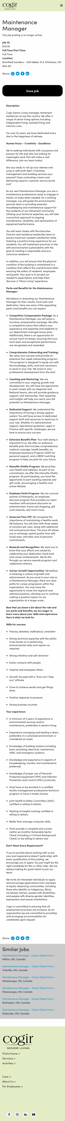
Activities (7, 1063)
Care (5, 1076)
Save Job (32, 91)
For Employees (11, 1086)
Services (7, 1058)
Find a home (10, 1053)
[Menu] (61, 5)
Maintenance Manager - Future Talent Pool (27, 955)
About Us (7, 1081)
